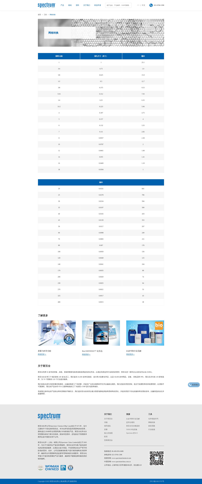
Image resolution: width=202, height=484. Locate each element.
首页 (39, 14)
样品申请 (97, 5)
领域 (70, 5)
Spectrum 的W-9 (132, 433)
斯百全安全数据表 (133, 426)
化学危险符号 (153, 419)
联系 (106, 436)
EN (138, 5)
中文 (143, 5)
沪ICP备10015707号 (157, 481)
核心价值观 (108, 433)
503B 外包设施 (131, 429)
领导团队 (107, 426)
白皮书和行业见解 (133, 419)
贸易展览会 (108, 440)
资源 (128, 414)
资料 (77, 5)
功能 (106, 422)
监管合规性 (130, 422)
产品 (62, 5)
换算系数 (151, 426)
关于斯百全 (108, 419)
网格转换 (151, 422)
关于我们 (86, 5)
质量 (106, 429)
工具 (45, 14)
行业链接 (151, 429)
